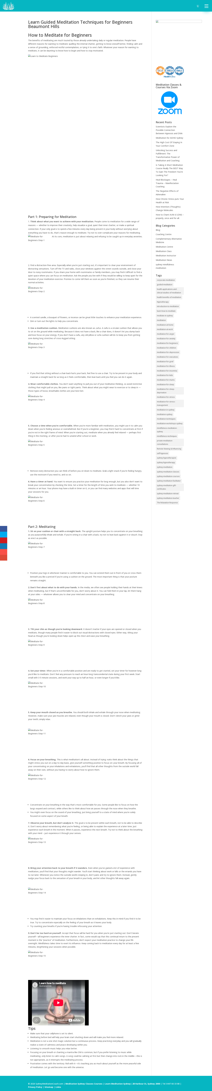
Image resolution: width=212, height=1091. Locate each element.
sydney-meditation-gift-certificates (166, 487)
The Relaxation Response (167, 502)
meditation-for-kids (165, 375)
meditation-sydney (164, 414)
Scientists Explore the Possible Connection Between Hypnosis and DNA (169, 130)
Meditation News (164, 260)
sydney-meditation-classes (168, 471)
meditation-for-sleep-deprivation (166, 391)
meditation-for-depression (168, 352)
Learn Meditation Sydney (118, 1083)
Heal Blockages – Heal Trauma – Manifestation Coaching (167, 183)
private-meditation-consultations (165, 442)
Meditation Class (164, 251)
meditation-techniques (166, 419)
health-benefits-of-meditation (169, 297)
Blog (158, 230)
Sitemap (49, 1087)
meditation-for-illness (166, 366)
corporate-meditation (166, 280)
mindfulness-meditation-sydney (167, 430)
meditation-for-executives (167, 357)
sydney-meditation (164, 467)
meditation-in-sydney (165, 410)
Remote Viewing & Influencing (169, 449)
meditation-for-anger (165, 334)
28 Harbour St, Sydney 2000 (146, 1083)
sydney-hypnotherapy (166, 462)
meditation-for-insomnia (167, 371)
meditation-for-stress (166, 397)
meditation (161, 320)
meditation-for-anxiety (166, 338)
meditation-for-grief (165, 361)
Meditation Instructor (166, 255)
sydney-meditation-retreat (168, 493)
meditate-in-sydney (165, 315)
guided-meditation (164, 284)
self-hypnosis (162, 453)
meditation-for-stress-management (166, 403)
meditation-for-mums (166, 380)
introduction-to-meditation (168, 306)
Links (58, 1087)
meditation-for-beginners (167, 343)
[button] (206, 5)
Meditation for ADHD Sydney (169, 137)
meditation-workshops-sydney (169, 423)
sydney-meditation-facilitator (169, 481)
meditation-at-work (165, 329)
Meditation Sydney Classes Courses (84, 1083)
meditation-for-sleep (165, 384)
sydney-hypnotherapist (166, 458)
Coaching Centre (163, 234)
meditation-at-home (165, 325)
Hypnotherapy (163, 302)
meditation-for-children (166, 348)
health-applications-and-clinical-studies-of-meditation (169, 291)
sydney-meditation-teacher (168, 498)
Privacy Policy (35, 1087)
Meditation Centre (164, 246)
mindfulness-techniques (167, 436)
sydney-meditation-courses (168, 476)
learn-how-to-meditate (166, 311)
